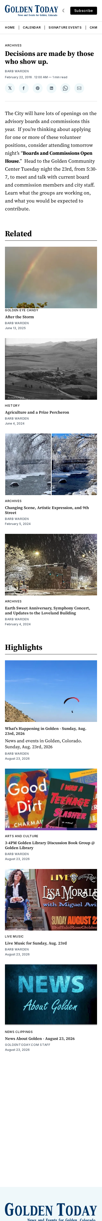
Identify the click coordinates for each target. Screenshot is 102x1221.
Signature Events (65, 27)
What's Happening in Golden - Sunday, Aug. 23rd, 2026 (45, 731)
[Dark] (64, 10)
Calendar (32, 27)
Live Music (14, 936)
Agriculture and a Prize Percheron (37, 412)
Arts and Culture (21, 836)
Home (10, 27)
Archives (13, 45)
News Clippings (19, 1032)
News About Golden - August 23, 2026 (40, 1038)
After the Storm (19, 316)
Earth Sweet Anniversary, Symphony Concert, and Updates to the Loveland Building (47, 610)
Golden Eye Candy (22, 310)
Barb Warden (17, 71)
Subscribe (83, 10)
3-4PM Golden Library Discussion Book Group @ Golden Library (50, 845)
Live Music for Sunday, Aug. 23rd (36, 943)
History (12, 405)
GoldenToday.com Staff (28, 1045)
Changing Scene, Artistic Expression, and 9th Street (47, 510)
